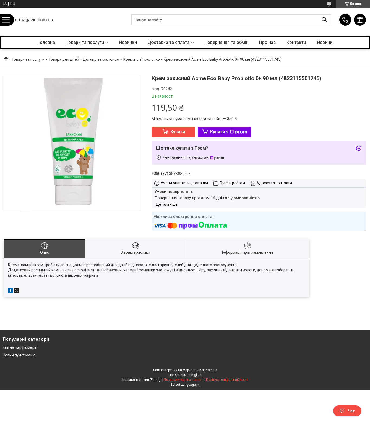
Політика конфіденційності (227, 380)
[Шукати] (324, 20)
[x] (16, 291)
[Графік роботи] (360, 20)
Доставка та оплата (169, 42)
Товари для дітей (63, 59)
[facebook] (10, 291)
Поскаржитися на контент (184, 380)
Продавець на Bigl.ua (185, 375)
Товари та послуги (85, 42)
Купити (177, 131)
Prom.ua (211, 370)
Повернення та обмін (226, 42)
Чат (351, 411)
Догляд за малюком (101, 59)
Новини (324, 42)
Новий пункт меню (19, 355)
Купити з (219, 131)
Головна (46, 42)
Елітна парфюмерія (20, 347)
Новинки (128, 42)
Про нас (267, 42)
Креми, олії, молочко (141, 59)
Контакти (296, 42)
